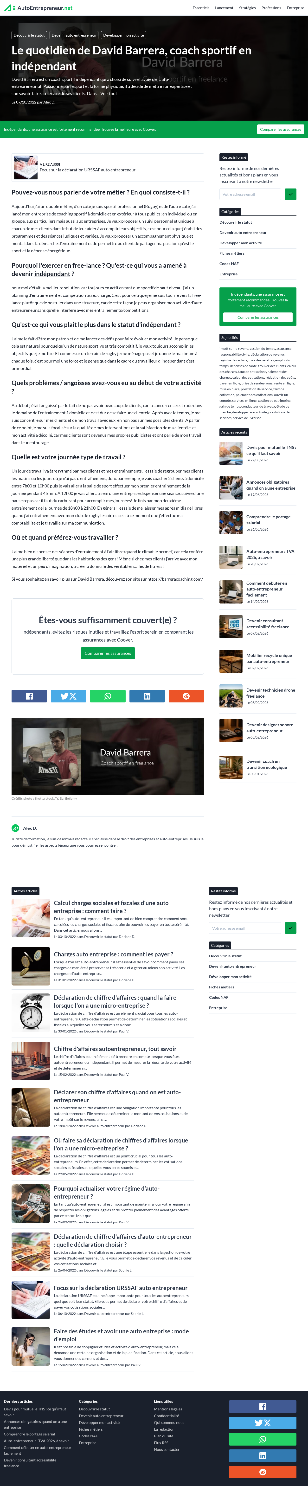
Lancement (224, 7)
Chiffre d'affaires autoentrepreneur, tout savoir (115, 1048)
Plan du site (163, 1436)
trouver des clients (272, 366)
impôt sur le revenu (233, 348)
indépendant (52, 274)
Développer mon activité (123, 35)
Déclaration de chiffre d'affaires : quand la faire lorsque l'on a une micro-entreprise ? (115, 1001)
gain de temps (229, 406)
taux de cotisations (252, 372)
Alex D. (49, 102)
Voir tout (108, 93)
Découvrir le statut (29, 35)
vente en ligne (284, 383)
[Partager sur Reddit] (186, 696)
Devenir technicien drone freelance (270, 693)
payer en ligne (229, 383)
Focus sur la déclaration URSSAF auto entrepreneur (87, 169)
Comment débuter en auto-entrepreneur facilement (266, 589)
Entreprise (295, 7)
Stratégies (247, 7)
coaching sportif (72, 213)
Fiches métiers (231, 253)
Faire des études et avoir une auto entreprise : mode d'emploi (121, 1335)
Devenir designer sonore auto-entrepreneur (269, 727)
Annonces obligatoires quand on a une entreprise (270, 485)
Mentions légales (168, 1409)
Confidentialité (166, 1415)
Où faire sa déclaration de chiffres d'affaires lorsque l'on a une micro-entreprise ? (121, 1144)
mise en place (229, 389)
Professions (271, 7)
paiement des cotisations (254, 395)
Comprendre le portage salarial (268, 519)
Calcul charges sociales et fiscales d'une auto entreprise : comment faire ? (111, 906)
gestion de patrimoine (274, 400)
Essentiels (201, 7)
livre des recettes (261, 360)
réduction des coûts (280, 377)
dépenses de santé (243, 366)
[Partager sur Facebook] (29, 696)
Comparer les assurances (280, 129)
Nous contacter (167, 1449)
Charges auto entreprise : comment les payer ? (113, 954)
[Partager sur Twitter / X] (68, 696)
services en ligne (244, 400)
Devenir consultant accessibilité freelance (267, 623)
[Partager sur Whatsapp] (107, 696)
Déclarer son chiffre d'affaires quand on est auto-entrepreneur (117, 1096)
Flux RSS (161, 1442)
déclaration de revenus (268, 354)
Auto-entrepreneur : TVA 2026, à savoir (270, 554)
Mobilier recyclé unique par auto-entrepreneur (269, 658)
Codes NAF (229, 263)
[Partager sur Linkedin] (147, 696)
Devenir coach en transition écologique (266, 764)
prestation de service (256, 389)
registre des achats (233, 360)
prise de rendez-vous (257, 383)
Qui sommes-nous (169, 1422)
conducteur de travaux (258, 406)
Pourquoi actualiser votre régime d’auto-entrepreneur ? (107, 1192)
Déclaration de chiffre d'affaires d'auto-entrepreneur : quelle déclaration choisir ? (123, 1240)
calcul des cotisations (248, 377)
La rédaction (164, 1429)
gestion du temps (262, 348)
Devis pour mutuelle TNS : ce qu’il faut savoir (271, 450)
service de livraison (247, 418)
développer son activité (249, 412)
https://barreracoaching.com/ (175, 579)
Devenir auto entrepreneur (74, 35)
